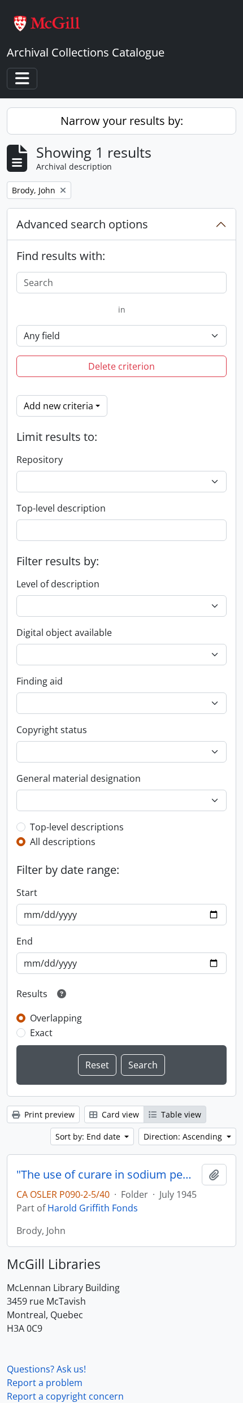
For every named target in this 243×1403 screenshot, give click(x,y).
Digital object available (64, 632)
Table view (180, 1114)
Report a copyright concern (65, 1396)
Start (26, 892)
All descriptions (63, 841)
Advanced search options (82, 224)
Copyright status (51, 730)
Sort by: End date (89, 1136)
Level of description (57, 584)
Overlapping (56, 1018)
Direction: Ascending (184, 1136)
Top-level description (61, 508)
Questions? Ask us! (46, 1369)
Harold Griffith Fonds (92, 1208)
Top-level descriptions (77, 827)
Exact (41, 1033)
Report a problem (45, 1382)
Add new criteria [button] (58, 406)
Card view (119, 1114)
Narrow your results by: (121, 120)
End (24, 941)
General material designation (78, 778)
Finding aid (39, 681)
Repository (39, 459)
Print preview (48, 1114)
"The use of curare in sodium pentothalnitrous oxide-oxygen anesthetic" (106, 1174)
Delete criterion (121, 366)
